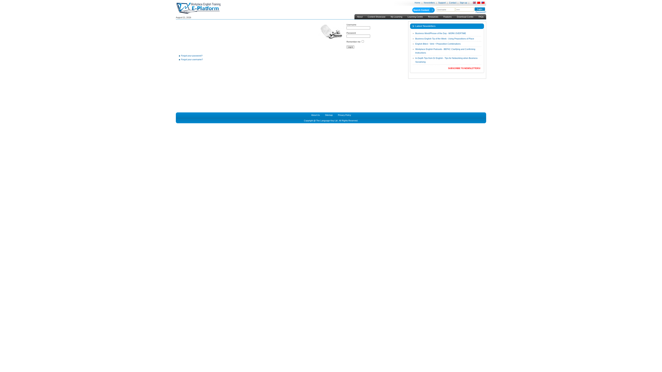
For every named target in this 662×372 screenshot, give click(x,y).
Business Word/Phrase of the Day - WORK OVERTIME (440, 33)
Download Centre (465, 17)
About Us (315, 115)
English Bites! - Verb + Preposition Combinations (438, 44)
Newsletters (429, 3)
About (360, 17)
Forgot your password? (192, 56)
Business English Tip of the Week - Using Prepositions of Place (444, 39)
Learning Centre (415, 17)
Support (442, 3)
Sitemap (329, 115)
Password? (481, 12)
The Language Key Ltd (327, 120)
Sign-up (463, 3)
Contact (452, 3)
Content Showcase (376, 17)
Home (417, 3)
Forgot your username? (192, 59)
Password (351, 33)
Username (351, 25)
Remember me (353, 42)
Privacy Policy (344, 115)
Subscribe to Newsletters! (464, 68)
